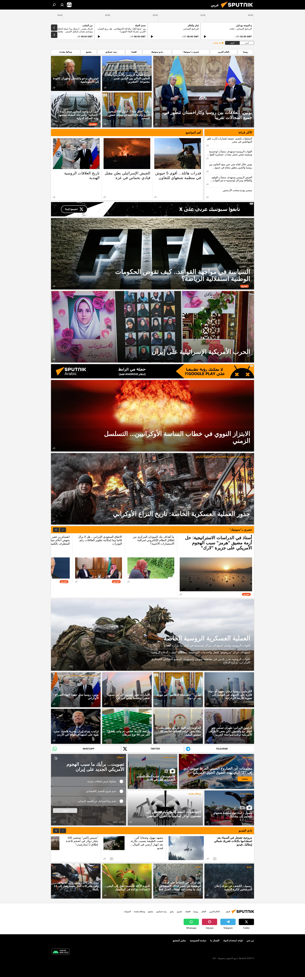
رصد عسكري (161, 911)
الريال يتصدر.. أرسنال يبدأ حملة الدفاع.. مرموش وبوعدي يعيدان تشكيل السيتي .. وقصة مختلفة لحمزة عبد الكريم (68, 31)
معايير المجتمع (179, 940)
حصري (179, 911)
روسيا (195, 911)
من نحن (250, 940)
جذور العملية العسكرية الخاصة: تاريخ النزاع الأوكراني (223, 456)
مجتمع (147, 712)
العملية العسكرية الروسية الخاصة (207, 638)
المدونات (127, 911)
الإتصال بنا (214, 940)
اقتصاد (187, 911)
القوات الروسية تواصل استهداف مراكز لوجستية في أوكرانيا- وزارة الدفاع (207, 645)
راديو (172, 911)
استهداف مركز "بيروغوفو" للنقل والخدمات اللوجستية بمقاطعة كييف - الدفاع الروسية (200, 652)
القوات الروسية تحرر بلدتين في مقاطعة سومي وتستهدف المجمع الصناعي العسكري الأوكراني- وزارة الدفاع (200, 661)
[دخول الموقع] (62, 5)
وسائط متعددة (169, 757)
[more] (156, 124)
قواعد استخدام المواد (233, 940)
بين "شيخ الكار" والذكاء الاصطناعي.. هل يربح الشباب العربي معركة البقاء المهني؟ (121, 30)
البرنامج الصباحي (191, 28)
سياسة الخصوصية (198, 940)
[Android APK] (60, 952)
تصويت (65, 810)
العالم (203, 911)
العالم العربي (214, 911)
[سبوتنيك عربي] (238, 8)
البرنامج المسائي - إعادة (241, 28)
